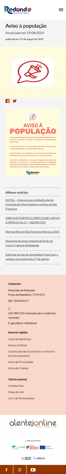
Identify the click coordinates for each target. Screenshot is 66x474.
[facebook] (6, 469)
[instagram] (19, 469)
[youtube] (33, 469)
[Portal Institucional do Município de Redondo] (18, 10)
